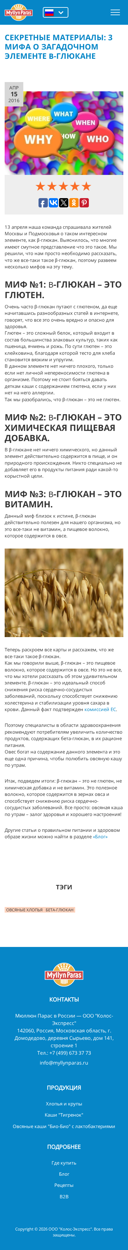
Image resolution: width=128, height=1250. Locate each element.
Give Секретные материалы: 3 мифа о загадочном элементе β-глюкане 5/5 (87, 186)
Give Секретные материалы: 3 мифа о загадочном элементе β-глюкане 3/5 (64, 186)
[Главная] (19, 12)
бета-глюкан (60, 910)
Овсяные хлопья (24, 910)
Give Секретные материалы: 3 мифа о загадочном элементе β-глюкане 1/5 (41, 186)
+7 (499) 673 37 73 (70, 1052)
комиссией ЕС (100, 709)
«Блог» (100, 836)
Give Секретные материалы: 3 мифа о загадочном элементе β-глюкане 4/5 (75, 186)
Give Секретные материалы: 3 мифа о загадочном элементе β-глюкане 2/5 (52, 186)
